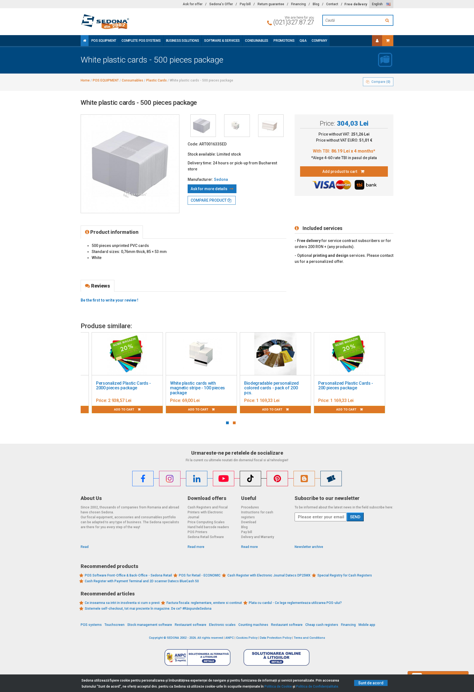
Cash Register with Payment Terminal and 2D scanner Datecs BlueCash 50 (142, 581)
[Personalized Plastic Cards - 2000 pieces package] (127, 354)
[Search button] (387, 20)
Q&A (303, 41)
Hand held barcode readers (208, 527)
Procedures (250, 507)
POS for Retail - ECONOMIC (200, 575)
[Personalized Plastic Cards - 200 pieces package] (349, 354)
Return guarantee (271, 4)
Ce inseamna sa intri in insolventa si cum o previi (122, 603)
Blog (316, 4)
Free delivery (355, 4)
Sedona (221, 179)
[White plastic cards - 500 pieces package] (203, 126)
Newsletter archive (309, 547)
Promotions (283, 41)
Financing (298, 4)
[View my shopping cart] (387, 40)
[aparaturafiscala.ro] (130, 22)
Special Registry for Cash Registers (344, 575)
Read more (196, 547)
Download (248, 522)
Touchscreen (115, 625)
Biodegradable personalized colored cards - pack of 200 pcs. (271, 388)
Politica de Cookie (278, 686)
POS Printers (197, 532)
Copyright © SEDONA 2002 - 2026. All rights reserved (186, 638)
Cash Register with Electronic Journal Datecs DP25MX (269, 575)
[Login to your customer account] (377, 40)
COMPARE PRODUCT (209, 200)
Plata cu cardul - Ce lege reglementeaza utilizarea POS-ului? (295, 603)
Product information (114, 232)
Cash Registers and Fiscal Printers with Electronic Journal (208, 512)
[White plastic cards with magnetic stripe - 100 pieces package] (201, 354)
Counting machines (253, 625)
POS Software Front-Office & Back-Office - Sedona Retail (128, 575)
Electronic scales (222, 625)
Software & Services (222, 41)
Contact (332, 4)
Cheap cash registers (321, 625)
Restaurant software (190, 625)
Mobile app (367, 625)
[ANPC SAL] (197, 657)
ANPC (229, 638)
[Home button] (85, 40)
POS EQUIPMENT (103, 41)
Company (319, 41)
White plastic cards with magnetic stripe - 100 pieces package (197, 388)
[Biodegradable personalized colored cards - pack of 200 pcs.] (275, 354)
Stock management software (149, 625)
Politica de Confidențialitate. (317, 686)
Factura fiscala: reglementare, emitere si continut (204, 603)
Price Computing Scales (206, 522)
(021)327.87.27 (293, 22)
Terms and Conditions (309, 638)
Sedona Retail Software (206, 537)
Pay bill (245, 4)
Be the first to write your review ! (109, 300)
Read (85, 547)
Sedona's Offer (221, 4)
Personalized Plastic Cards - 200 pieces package (345, 386)
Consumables (256, 41)
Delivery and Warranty (257, 537)
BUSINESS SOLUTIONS (182, 41)
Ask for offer (192, 4)
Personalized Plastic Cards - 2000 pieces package (123, 386)
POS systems (91, 625)
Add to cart (124, 409)
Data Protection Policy (275, 638)
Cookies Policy (246, 638)
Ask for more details (209, 189)
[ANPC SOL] (276, 657)
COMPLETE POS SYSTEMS (141, 41)
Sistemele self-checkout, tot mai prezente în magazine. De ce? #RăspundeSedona (148, 609)
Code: (193, 144)
